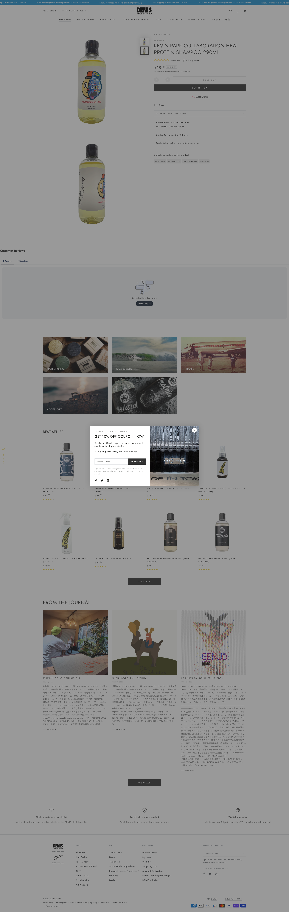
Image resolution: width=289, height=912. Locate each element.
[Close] (194, 430)
